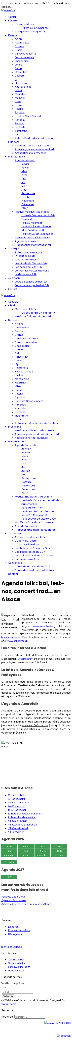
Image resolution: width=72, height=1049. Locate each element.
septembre (9, 855)
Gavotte (20, 76)
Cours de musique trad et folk (32, 285)
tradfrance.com (16, 806)
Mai (23, 179)
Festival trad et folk (13, 897)
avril (59, 846)
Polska (19, 109)
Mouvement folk (24, 24)
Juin (23, 182)
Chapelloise (22, 61)
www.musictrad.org (44, 626)
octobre (26, 855)
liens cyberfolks (10, 637)
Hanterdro (21, 83)
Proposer (9, 862)
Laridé (18, 90)
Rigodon (19, 112)
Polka (18, 105)
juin (26, 850)
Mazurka (20, 98)
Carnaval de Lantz (25, 54)
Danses (12, 35)
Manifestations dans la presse (32, 237)
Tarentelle (21, 131)
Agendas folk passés (13, 900)
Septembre (28, 193)
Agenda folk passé (26, 241)
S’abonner (8, 996)
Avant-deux (22, 42)
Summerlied (28, 219)
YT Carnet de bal (18, 828)
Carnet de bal (16, 795)
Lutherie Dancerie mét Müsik (38, 215)
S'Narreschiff (25, 659)
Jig (16, 79)
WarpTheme (8, 1004)
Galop (18, 68)
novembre (42, 855)
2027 (24, 208)
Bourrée (19, 46)
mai (9, 850)
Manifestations (17, 156)
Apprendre (14, 278)
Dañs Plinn (21, 72)
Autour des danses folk (28, 252)
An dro (19, 39)
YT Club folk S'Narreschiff (23, 824)
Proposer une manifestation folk (33, 245)
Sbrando (19, 123)
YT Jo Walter (16, 832)
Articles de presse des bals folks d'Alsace (26, 904)
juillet (42, 850)
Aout (24, 190)
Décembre (27, 204)
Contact (12, 289)
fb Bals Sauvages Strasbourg (25, 813)
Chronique (14, 248)
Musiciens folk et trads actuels (33, 145)
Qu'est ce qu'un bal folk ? (36, 28)
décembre (59, 855)
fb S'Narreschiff (17, 810)
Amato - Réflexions (26, 259)
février (26, 846)
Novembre (27, 201)
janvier (9, 846)
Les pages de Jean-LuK (28, 267)
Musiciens (13, 142)
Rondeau (20, 120)
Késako (12, 20)
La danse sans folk (26, 274)
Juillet (24, 186)
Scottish (20, 127)
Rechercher (7, 1017)
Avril (24, 175)
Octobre (26, 197)
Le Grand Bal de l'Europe (36, 226)
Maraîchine (21, 94)
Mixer (18, 101)
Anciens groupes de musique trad (34, 149)
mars (42, 846)
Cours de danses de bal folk (31, 282)
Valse (18, 134)
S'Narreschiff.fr (16, 799)
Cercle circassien (24, 57)
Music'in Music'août (32, 230)
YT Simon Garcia (17, 821)
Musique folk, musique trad (30, 31)
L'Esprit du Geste (25, 256)
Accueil (12, 17)
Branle (18, 50)
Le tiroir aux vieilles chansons (32, 270)
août (59, 850)
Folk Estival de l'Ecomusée (37, 234)
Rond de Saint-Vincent (28, 116)
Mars (24, 171)
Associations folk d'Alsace (30, 153)
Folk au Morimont (31, 223)
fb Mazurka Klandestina (21, 817)
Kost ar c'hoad (23, 87)
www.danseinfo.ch (17, 641)
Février (25, 168)
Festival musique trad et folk (32, 212)
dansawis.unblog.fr (19, 802)
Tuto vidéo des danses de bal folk (35, 138)
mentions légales (11, 947)
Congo (18, 65)
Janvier (25, 164)
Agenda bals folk (25, 160)
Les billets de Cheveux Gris (31, 263)
